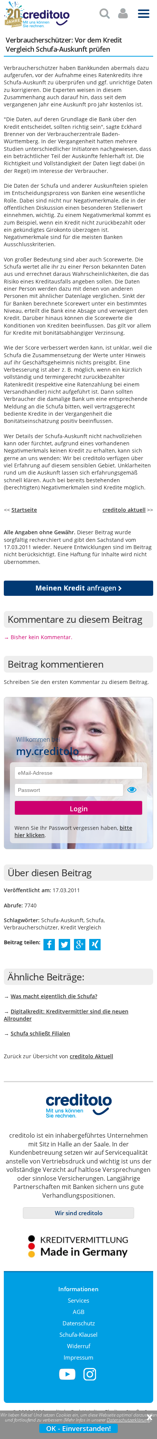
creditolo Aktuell (91, 1056)
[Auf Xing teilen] (95, 944)
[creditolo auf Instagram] (90, 1379)
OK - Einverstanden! (78, 1428)
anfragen (76, 587)
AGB (79, 1312)
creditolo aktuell (124, 509)
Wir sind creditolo (79, 1213)
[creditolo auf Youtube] (67, 1379)
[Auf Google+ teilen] (79, 944)
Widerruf (78, 1346)
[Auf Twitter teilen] (64, 944)
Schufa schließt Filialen (40, 1033)
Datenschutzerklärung (128, 1420)
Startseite (24, 509)
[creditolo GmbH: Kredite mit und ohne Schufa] (46, 26)
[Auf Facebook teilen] (49, 944)
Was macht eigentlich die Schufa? (54, 996)
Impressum (78, 1357)
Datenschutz (78, 1323)
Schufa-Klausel (78, 1334)
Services (78, 1300)
